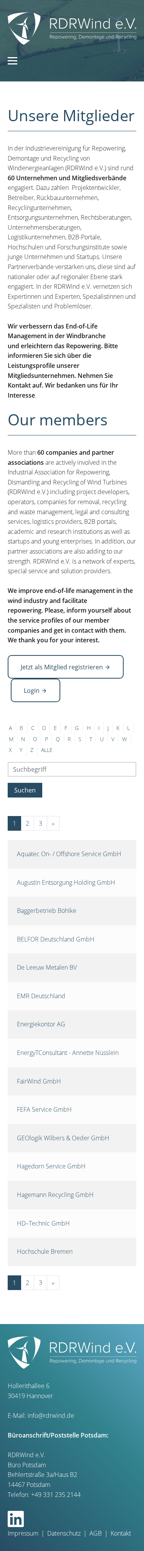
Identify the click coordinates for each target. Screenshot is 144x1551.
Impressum (23, 1533)
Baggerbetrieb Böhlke (46, 910)
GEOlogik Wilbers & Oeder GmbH (63, 1138)
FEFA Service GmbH (44, 1109)
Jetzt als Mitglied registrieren (62, 667)
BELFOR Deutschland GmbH (55, 939)
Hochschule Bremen (45, 1251)
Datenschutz (64, 1533)
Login (32, 690)
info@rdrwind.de (51, 1415)
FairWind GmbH (39, 1081)
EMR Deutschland (41, 996)
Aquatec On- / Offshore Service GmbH (69, 854)
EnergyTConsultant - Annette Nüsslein (68, 1052)
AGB (95, 1533)
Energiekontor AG (41, 1024)
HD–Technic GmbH (43, 1223)
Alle (47, 749)
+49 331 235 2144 (56, 1494)
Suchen (25, 790)
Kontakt (121, 1533)
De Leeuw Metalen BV (47, 967)
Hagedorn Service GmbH (51, 1166)
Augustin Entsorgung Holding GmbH (66, 882)
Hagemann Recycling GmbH (55, 1194)
